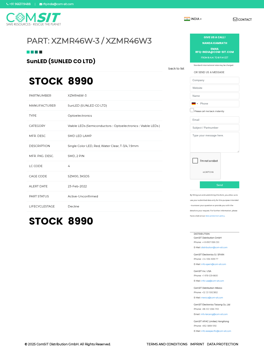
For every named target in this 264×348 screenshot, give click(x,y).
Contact (245, 19)
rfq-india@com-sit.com (58, 4)
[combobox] (194, 103)
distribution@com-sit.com (214, 247)
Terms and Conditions (166, 344)
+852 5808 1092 (209, 325)
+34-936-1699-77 (210, 259)
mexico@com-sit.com (212, 297)
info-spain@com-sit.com (213, 264)
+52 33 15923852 (210, 292)
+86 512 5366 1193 (210, 309)
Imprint (197, 344)
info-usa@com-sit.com (212, 280)
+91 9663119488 (20, 4)
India (195, 19)
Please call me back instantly (209, 111)
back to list (176, 68)
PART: (38, 40)
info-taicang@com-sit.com (214, 314)
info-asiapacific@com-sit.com (216, 331)
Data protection (222, 344)
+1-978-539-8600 (210, 275)
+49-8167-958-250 (210, 242)
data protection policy (215, 216)
